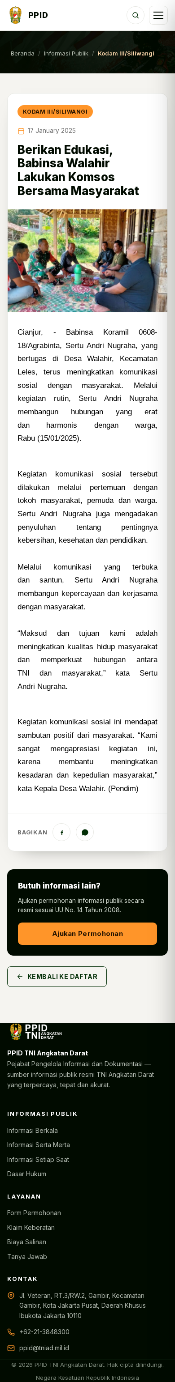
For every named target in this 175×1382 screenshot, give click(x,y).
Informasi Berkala (32, 1130)
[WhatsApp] (85, 832)
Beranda (23, 53)
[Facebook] (61, 832)
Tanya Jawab (27, 1256)
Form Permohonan (34, 1212)
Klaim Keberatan (31, 1227)
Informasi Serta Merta (38, 1144)
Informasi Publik (66, 53)
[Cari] (135, 15)
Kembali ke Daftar (62, 976)
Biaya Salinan (26, 1242)
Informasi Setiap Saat (38, 1159)
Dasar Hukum (26, 1174)
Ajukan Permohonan (87, 933)
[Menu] (158, 15)
